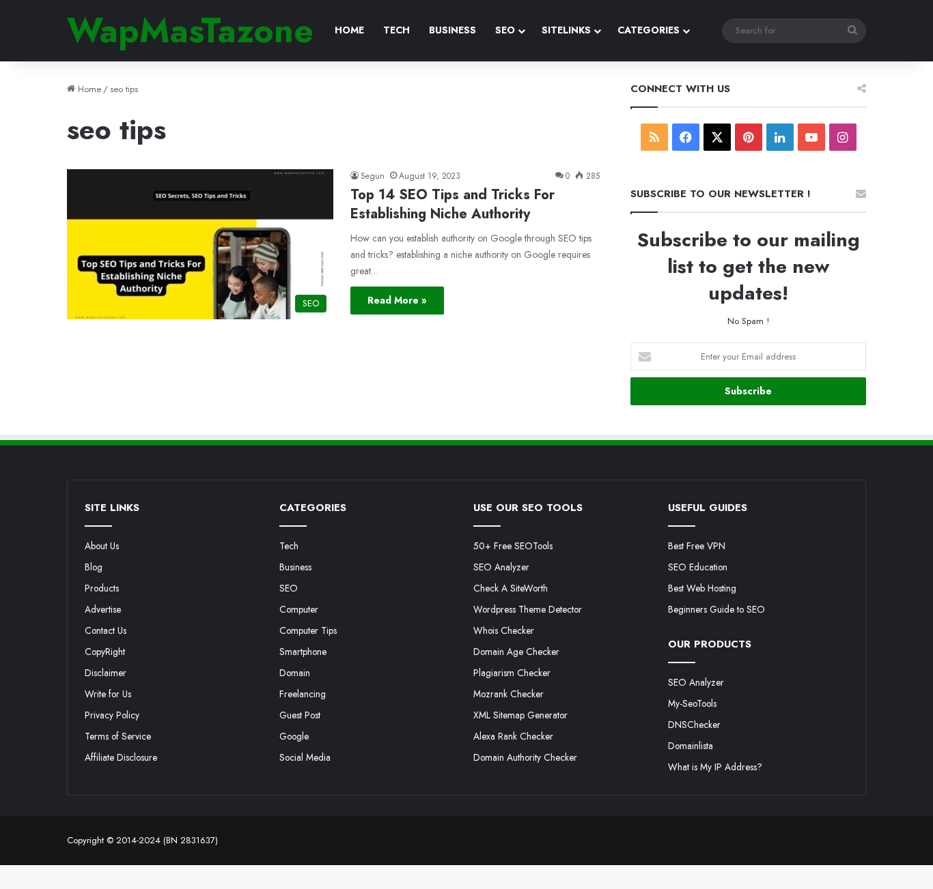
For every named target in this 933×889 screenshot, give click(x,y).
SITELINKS (566, 30)
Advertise (103, 609)
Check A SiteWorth (510, 588)
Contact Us (105, 630)
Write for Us (108, 694)
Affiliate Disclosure (121, 757)
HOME (349, 30)
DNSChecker (694, 724)
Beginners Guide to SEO (716, 609)
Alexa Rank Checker (513, 736)
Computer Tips (308, 630)
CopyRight (105, 651)
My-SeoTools (692, 703)
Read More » (397, 300)
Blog (93, 567)
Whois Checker (503, 630)
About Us (102, 546)
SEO (505, 30)
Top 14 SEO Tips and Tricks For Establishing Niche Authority (452, 204)
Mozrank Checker (508, 694)
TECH (396, 30)
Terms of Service (118, 736)
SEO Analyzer (501, 567)
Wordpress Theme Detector (527, 609)
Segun (373, 176)
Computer (298, 609)
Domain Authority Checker (525, 757)
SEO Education (697, 567)
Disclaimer (105, 673)
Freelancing (302, 694)
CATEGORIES (648, 30)
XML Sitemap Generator (520, 715)
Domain (294, 673)
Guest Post (299, 715)
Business (295, 567)
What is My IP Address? (715, 767)
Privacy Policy (112, 715)
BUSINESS (452, 30)
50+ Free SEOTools (513, 546)
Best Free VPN (696, 546)
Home (88, 89)
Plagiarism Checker (512, 673)
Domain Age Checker (516, 651)
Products (102, 588)
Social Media (305, 757)
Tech (288, 546)
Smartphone (302, 651)
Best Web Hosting (702, 588)
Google (294, 736)
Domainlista (690, 746)
